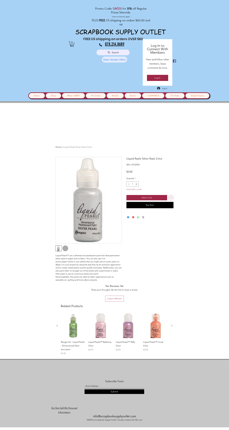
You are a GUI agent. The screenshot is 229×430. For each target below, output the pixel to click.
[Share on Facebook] (128, 217)
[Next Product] (171, 325)
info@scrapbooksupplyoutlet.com (114, 416)
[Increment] (136, 184)
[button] (72, 44)
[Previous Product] (57, 325)
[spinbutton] (132, 184)
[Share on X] (143, 217)
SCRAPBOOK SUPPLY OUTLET (120, 31)
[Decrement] (128, 184)
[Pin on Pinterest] (133, 217)
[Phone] (101, 44)
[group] (114, 334)
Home (58, 147)
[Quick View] (73, 325)
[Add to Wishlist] (171, 197)
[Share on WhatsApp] (138, 217)
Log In (157, 78)
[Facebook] (174, 61)
